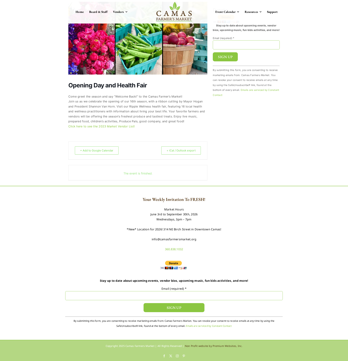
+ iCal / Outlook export (181, 150)
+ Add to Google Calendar (96, 150)
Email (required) (223, 38)
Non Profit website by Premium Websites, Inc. (214, 346)
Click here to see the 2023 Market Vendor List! (101, 126)
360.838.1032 (174, 249)
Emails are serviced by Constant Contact (208, 326)
